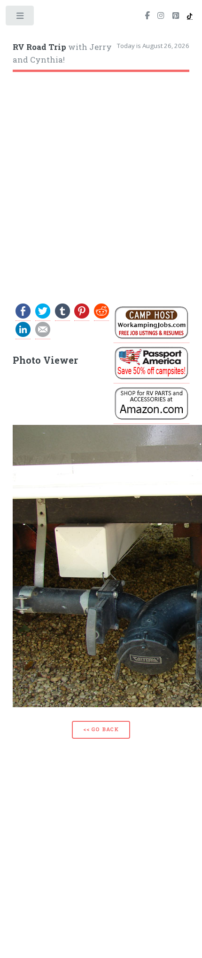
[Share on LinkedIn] (23, 334)
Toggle (20, 17)
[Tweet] (42, 316)
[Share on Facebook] (23, 316)
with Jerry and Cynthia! (62, 53)
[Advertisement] (101, 183)
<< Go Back (101, 729)
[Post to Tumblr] (62, 316)
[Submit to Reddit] (101, 316)
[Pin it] (81, 316)
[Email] (42, 334)
